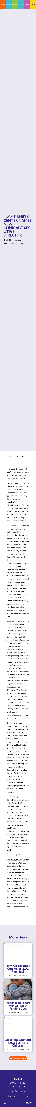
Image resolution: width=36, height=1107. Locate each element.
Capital (33, 4)
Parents (27, 4)
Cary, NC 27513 (18, 1086)
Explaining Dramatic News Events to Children (18, 1042)
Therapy (9, 4)
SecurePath (15, 4)
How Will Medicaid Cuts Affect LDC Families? (18, 968)
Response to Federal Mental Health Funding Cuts (18, 1005)
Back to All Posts (18, 1058)
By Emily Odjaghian (13, 1012)
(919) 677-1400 (18, 1091)
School (3, 4)
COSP (21, 4)
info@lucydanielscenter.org (18, 1096)
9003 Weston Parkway (18, 1083)
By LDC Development (14, 975)
